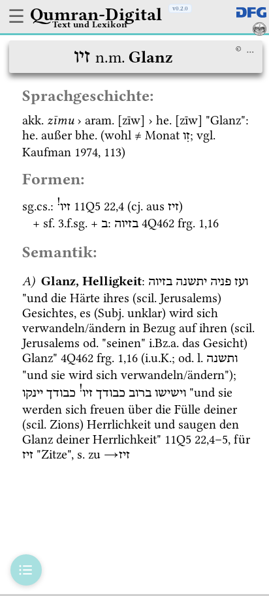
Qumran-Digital (96, 14)
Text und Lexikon (89, 24)
